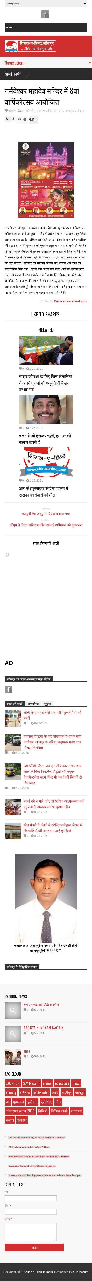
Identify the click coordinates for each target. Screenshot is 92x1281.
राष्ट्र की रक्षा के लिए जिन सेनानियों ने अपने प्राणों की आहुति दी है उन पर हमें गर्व (45, 382)
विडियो (42, 1111)
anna (27, 1051)
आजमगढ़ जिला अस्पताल (51, 110)
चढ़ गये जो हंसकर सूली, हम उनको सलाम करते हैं (45, 438)
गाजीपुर (67, 1092)
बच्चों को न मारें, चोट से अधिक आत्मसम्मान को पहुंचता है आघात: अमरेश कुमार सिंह (54, 803)
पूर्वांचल (32, 1101)
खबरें (55, 1092)
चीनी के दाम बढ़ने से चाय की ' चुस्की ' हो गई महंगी (52, 715)
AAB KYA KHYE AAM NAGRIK (43, 1028)
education (62, 1083)
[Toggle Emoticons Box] (7, 554)
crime (47, 1083)
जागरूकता (70, 110)
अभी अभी (13, 74)
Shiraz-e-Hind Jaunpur (38, 1272)
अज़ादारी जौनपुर (29, 110)
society (11, 1092)
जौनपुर (80, 110)
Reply (12, 110)
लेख (58, 1101)
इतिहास (25, 1092)
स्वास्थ (22, 1120)
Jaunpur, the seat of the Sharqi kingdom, (32, 1166)
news (76, 1083)
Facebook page (45, 14)
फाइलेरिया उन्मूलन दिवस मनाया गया (46, 513)
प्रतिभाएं (46, 1101)
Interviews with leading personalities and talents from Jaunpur (45, 1175)
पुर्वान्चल (18, 1101)
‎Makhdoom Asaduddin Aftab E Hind (29, 1147)
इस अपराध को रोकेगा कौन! (42, 1004)
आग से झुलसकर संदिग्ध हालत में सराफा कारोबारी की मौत (43, 491)
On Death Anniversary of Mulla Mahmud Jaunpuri (37, 1137)
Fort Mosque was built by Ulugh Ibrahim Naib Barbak (39, 1156)
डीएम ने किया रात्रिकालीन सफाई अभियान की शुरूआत (46, 525)
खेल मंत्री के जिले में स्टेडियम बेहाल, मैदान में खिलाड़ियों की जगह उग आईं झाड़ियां (53, 827)
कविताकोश (40, 1092)
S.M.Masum (31, 1083)
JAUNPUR (13, 1083)
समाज (10, 1120)
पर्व (8, 1101)
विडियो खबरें (59, 1111)
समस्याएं (76, 1111)
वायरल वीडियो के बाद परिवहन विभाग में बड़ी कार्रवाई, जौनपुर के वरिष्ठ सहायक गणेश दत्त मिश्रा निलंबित (52, 741)
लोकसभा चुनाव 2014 (20, 1111)
